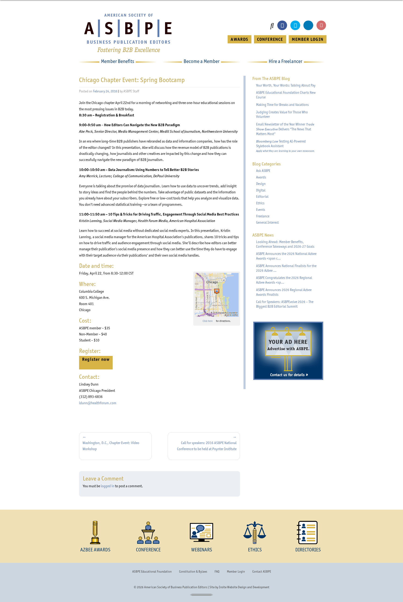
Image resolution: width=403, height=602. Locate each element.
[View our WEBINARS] (201, 532)
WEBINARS (201, 550)
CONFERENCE (270, 39)
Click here (209, 321)
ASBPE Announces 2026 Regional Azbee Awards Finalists (284, 292)
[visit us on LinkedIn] (308, 25)
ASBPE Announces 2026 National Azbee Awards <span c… (286, 256)
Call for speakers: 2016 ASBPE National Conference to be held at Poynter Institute (206, 446)
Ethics (260, 203)
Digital (260, 190)
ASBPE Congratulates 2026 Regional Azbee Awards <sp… (284, 280)
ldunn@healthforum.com (97, 403)
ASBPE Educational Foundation (152, 571)
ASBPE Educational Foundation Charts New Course (286, 94)
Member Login (236, 571)
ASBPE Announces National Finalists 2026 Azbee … (286, 268)
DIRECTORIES (308, 550)
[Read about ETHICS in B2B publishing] (255, 532)
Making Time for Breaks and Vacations (282, 105)
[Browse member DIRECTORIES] (308, 532)
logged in (107, 486)
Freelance (262, 216)
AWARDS (239, 39)
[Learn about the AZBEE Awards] (95, 532)
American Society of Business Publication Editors (175, 587)
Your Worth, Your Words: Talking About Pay (285, 85)
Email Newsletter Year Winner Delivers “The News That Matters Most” (285, 129)
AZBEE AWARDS (95, 550)
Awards (261, 177)
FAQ (217, 571)
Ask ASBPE (263, 171)
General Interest (267, 222)
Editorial (262, 197)
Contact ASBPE (261, 571)
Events (260, 210)
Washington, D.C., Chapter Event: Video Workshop (111, 446)
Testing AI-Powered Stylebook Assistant (285, 146)
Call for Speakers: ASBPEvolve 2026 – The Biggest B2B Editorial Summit (284, 304)
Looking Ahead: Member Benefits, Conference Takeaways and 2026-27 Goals (285, 244)
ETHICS (255, 550)
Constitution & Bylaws (193, 571)
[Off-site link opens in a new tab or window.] (217, 295)
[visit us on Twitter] (295, 25)
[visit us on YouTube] (321, 25)
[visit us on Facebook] (282, 25)
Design (261, 184)
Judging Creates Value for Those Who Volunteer (282, 114)
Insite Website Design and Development (244, 587)
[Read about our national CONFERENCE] (148, 532)
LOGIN (307, 39)
